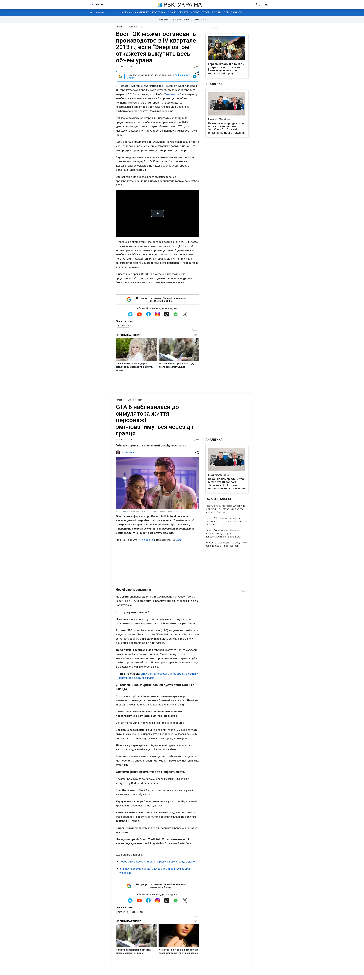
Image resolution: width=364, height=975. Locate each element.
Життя (183, 12)
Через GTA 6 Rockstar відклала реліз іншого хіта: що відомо (157, 861)
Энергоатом (172, 94)
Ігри (141, 912)
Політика (158, 12)
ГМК (141, 27)
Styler (216, 12)
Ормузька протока (181, 19)
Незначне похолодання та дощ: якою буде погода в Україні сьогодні (226, 544)
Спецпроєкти (233, 12)
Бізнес (172, 12)
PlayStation (122, 912)
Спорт (195, 12)
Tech (140, 400)
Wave (205, 12)
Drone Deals (164, 19)
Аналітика (142, 12)
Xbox (134, 912)
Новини (127, 12)
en (97, 4)
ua (91, 4)
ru (102, 4)
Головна (120, 27)
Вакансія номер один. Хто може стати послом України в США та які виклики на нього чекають (226, 128)
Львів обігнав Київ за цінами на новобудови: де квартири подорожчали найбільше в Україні (223, 533)
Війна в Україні (199, 19)
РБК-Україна (145, 539)
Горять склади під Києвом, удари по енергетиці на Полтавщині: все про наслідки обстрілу (226, 68)
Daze (178, 539)
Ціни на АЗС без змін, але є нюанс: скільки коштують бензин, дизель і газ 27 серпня (226, 521)
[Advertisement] (157, 565)
